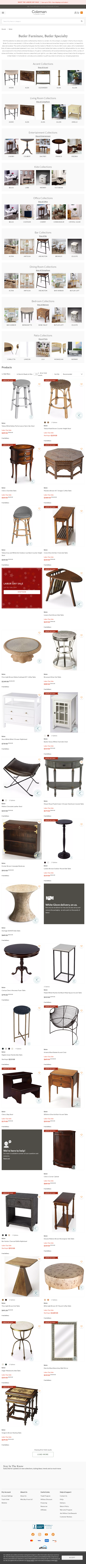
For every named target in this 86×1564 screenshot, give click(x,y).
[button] (75, 12)
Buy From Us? (26, 1499)
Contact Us (51, 6)
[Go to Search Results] (81, 21)
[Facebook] (33, 1535)
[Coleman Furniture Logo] (39, 12)
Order (5, 1499)
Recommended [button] (67, 374)
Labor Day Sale (6, 430)
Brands (4, 29)
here (56, 1560)
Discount (46, 1499)
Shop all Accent (43, 67)
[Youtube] (46, 1535)
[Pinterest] (53, 1535)
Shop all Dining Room (43, 270)
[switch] (35, 374)
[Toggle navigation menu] (3, 12)
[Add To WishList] (39, 384)
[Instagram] (39, 1535)
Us (23, 1496)
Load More (42, 1454)
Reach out (6, 1158)
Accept (72, 1557)
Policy (64, 1506)
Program (45, 1496)
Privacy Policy (30, 1560)
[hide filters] (7, 374)
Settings (7, 1496)
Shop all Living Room (43, 102)
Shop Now (22, 592)
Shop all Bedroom (43, 304)
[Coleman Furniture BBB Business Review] (43, 1528)
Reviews (66, 1517)
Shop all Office (43, 201)
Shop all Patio (43, 339)
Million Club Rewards (68, 1513)
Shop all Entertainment (43, 136)
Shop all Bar (43, 236)
